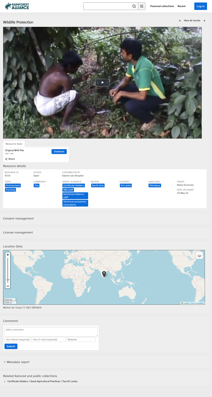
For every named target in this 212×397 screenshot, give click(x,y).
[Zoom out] (7, 286)
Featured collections (162, 6)
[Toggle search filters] (141, 6)
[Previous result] (180, 20)
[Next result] (204, 20)
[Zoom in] (7, 254)
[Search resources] (134, 6)
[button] (104, 274)
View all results (192, 20)
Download (59, 151)
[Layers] (199, 255)
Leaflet (186, 303)
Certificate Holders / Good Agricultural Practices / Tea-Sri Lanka (41, 381)
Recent (182, 6)
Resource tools (14, 143)
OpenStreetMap (197, 303)
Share (11, 158)
